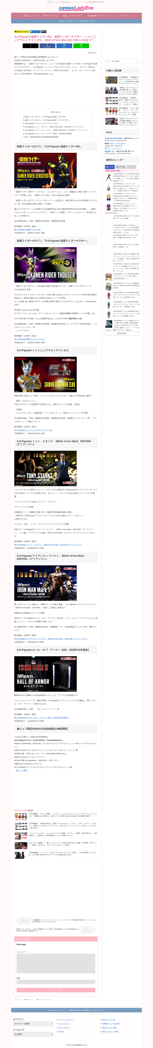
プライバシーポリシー (65, 1019)
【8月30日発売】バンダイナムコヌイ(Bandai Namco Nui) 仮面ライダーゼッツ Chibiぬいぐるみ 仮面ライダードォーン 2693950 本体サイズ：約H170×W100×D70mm (121, 208)
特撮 (44, 31)
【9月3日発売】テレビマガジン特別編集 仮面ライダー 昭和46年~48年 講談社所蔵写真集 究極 (126, 286)
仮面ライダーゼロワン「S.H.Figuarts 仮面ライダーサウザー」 (48, 120)
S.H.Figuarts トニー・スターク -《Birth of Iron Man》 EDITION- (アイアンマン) (54, 127)
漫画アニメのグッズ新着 (110, 1031)
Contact (61, 1031)
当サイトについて (64, 1027)
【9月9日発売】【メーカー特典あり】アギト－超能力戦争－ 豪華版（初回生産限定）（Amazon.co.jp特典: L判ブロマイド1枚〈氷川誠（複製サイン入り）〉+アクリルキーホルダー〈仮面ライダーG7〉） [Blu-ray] (122, 325)
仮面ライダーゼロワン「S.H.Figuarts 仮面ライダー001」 (46, 117)
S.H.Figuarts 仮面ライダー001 (28, 230)
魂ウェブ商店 (21, 770)
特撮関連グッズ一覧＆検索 (110, 1023)
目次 (53, 112)
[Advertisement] (56, 91)
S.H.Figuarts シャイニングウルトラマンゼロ (41, 123)
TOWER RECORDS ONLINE (114, 138)
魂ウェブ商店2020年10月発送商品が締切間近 (42, 137)
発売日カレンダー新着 (109, 1027)
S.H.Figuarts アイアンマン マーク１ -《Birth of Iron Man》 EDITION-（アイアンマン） (57, 130)
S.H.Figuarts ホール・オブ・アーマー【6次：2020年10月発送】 (49, 134)
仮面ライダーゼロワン (23, 31)
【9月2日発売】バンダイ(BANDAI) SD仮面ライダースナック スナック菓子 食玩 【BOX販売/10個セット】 (126, 276)
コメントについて (64, 1023)
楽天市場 (107, 151)
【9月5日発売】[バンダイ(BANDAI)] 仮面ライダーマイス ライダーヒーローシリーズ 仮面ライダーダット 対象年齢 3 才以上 (126, 304)
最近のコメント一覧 (108, 1019)
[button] (137, 61)
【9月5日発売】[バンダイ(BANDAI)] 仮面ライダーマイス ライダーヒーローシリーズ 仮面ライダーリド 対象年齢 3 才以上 (126, 314)
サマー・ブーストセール (117, 143)
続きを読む (122, 333)
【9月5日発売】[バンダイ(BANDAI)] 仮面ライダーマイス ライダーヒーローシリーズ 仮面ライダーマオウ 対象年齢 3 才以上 (126, 295)
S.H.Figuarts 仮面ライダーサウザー (30, 339)
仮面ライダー (109, 167)
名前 (18, 978)
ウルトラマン (36, 31)
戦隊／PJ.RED (120, 167)
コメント (21, 952)
